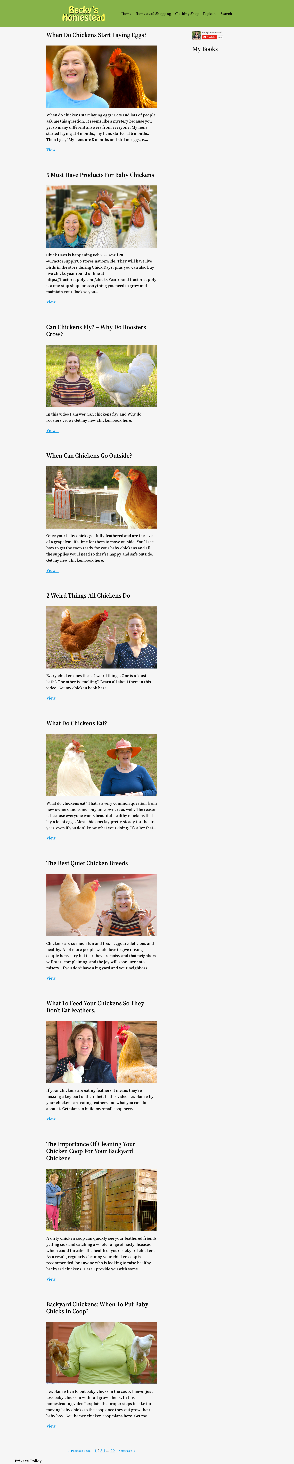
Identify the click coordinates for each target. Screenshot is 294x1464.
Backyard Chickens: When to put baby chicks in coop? (97, 1308)
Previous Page (79, 1451)
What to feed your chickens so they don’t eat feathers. (95, 1007)
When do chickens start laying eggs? (96, 34)
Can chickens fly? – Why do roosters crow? (96, 331)
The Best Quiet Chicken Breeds (87, 863)
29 (112, 1450)
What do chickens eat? (76, 723)
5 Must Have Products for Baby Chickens (100, 174)
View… (52, 150)
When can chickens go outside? (89, 455)
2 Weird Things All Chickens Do (88, 595)
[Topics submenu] (215, 14)
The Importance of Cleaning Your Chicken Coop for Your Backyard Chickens (90, 1151)
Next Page (127, 1451)
